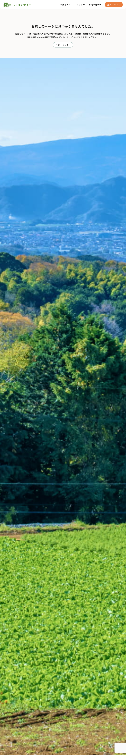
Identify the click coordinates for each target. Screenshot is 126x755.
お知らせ (81, 4)
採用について (113, 4)
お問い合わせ (95, 4)
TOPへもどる (62, 45)
